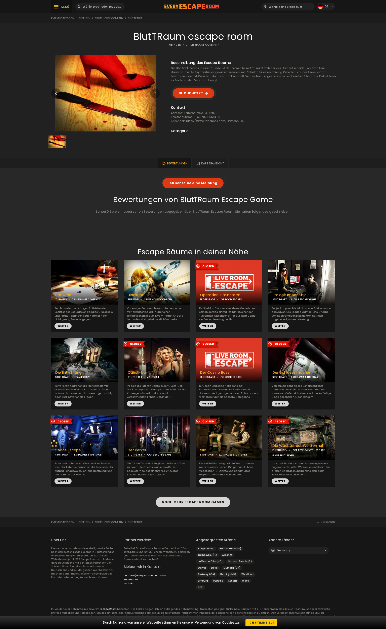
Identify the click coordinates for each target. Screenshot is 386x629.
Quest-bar (137, 372)
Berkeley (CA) (206, 574)
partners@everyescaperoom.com (145, 575)
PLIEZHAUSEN (279, 450)
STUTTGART (279, 299)
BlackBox (136, 295)
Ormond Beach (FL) (240, 561)
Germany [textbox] (283, 550)
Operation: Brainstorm (220, 295)
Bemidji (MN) (228, 574)
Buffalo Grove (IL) (230, 548)
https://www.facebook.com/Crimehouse (215, 121)
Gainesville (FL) (207, 555)
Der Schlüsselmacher (291, 372)
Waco (245, 580)
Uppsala (218, 580)
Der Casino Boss (215, 372)
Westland (247, 574)
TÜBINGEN (174, 45)
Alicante (227, 555)
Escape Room (108, 609)
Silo (203, 450)
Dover (214, 567)
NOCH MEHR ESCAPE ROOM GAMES (193, 502)
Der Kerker (137, 450)
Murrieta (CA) (232, 567)
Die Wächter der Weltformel (297, 445)
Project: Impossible (289, 295)
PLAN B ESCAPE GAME (303, 299)
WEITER (63, 326)
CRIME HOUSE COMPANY (202, 45)
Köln (200, 587)
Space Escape (68, 450)
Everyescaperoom (62, 18)
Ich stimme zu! (261, 623)
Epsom (232, 580)
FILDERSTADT (207, 299)
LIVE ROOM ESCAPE (231, 299)
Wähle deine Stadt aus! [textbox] (285, 7)
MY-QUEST (153, 377)
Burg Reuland (206, 548)
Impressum (131, 579)
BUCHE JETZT (191, 93)
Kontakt (128, 583)
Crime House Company (109, 18)
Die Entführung (68, 372)
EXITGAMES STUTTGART (305, 377)
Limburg (203, 580)
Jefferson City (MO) (210, 561)
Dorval (202, 567)
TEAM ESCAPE (82, 377)
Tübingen (84, 18)
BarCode (63, 295)
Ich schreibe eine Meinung (193, 183)
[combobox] (288, 6)
